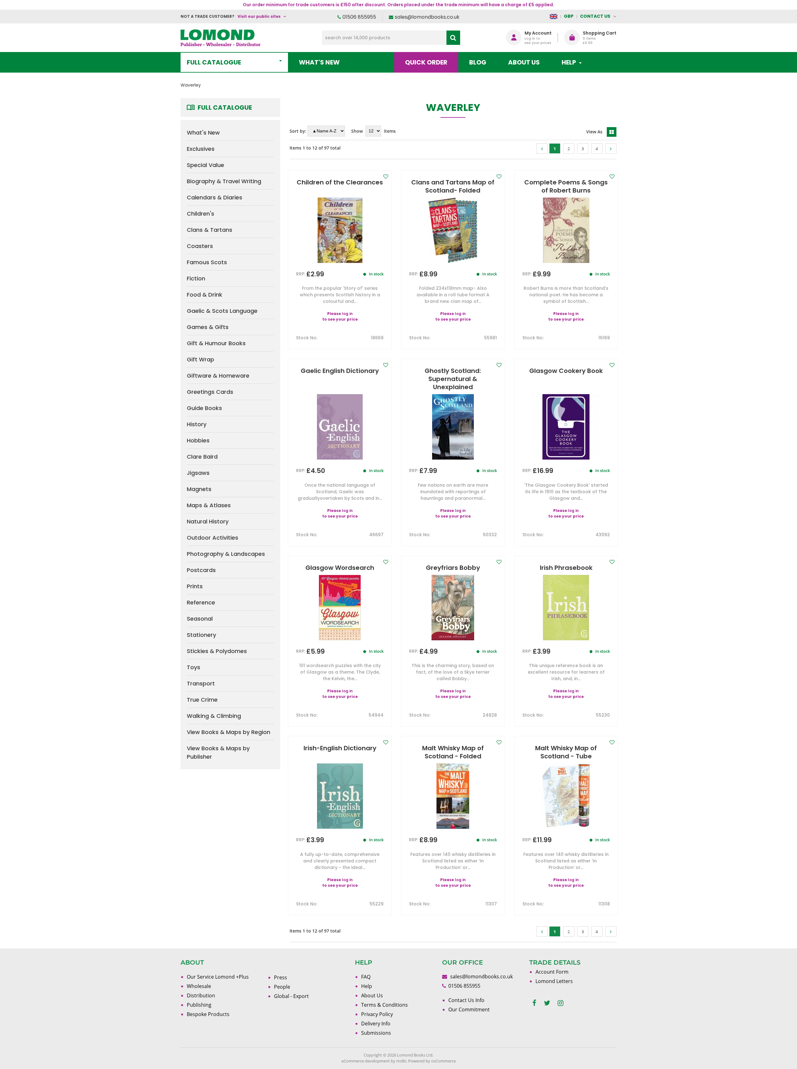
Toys (193, 667)
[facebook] (534, 1003)
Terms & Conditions (384, 1004)
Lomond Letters (554, 981)
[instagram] (561, 1003)
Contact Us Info (466, 1000)
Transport (201, 683)
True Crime (202, 700)
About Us (524, 62)
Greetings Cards (210, 392)
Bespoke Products (208, 1014)
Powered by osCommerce (432, 1061)
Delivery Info (375, 1023)
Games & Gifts (208, 327)
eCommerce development (366, 1061)
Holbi (401, 1061)
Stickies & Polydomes (217, 651)
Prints (195, 586)
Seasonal (200, 619)
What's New (319, 62)
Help (366, 986)
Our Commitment (469, 1009)
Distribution (201, 995)
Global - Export (291, 996)
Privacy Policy (377, 1014)
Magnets (199, 489)
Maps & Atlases (209, 505)
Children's (200, 213)
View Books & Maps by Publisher (218, 752)
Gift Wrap (200, 359)
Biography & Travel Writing (224, 181)
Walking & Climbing (214, 716)
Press (280, 977)
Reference (201, 602)
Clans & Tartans (209, 230)
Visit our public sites (259, 16)
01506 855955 (359, 17)
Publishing (199, 1004)
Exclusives (201, 149)
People (282, 986)
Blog (477, 62)
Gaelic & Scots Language (222, 311)
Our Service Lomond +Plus (218, 976)
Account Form (551, 971)
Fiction (196, 278)
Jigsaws (198, 473)
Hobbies (198, 440)
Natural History (208, 521)
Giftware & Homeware (218, 375)
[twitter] (547, 1003)
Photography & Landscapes (226, 554)
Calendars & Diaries (214, 197)
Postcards (201, 570)
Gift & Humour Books (216, 343)
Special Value (205, 165)
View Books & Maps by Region (228, 732)
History (196, 424)
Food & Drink (204, 294)
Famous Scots (207, 262)
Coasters (200, 246)
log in (347, 313)
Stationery (201, 635)
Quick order (426, 62)
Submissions (376, 1032)
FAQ (365, 976)
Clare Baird (202, 457)
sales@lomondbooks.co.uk (427, 17)
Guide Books (204, 408)
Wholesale (199, 986)
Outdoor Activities (212, 538)
